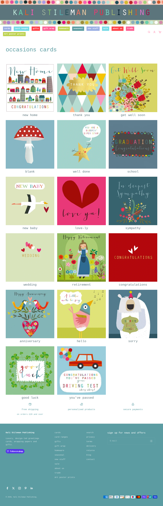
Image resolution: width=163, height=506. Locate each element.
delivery (91, 446)
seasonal (78, 28)
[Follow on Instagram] (19, 488)
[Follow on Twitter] (13, 488)
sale (105, 28)
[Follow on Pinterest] (25, 488)
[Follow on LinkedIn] (31, 488)
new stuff (93, 28)
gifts (36, 28)
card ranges (21, 28)
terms (89, 442)
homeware (64, 28)
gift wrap (49, 28)
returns (90, 450)
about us (117, 28)
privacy (90, 437)
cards (7, 28)
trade (130, 28)
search (90, 433)
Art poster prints (14, 34)
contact (90, 459)
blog (88, 455)
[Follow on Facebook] (7, 488)
